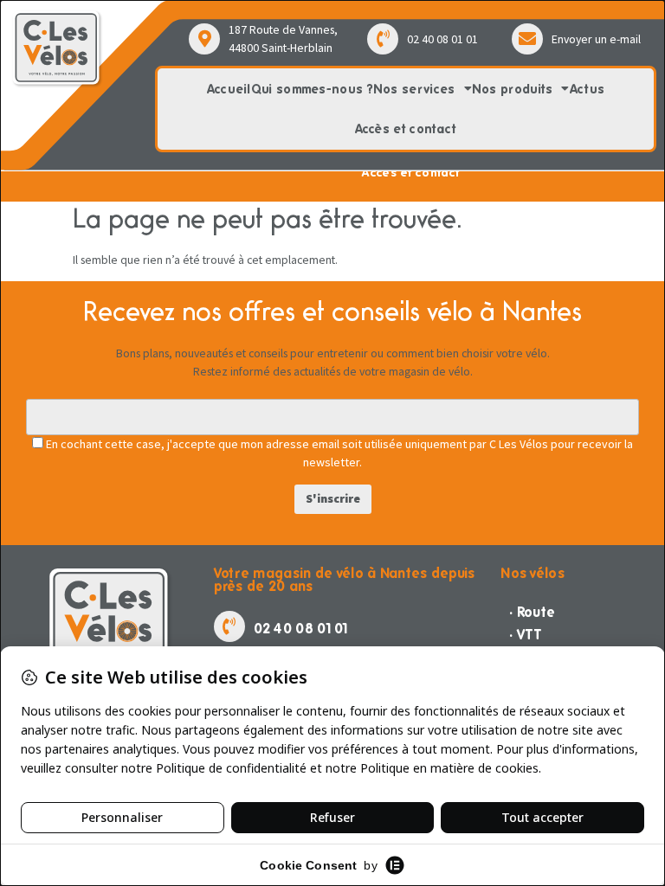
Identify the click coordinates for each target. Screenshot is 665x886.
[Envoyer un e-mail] (527, 39)
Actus (587, 89)
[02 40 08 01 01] (382, 39)
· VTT (526, 634)
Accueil (229, 89)
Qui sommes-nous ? (312, 89)
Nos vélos (532, 573)
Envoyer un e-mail (596, 39)
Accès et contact (406, 129)
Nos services (414, 89)
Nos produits (512, 89)
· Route (532, 612)
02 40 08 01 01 (442, 39)
